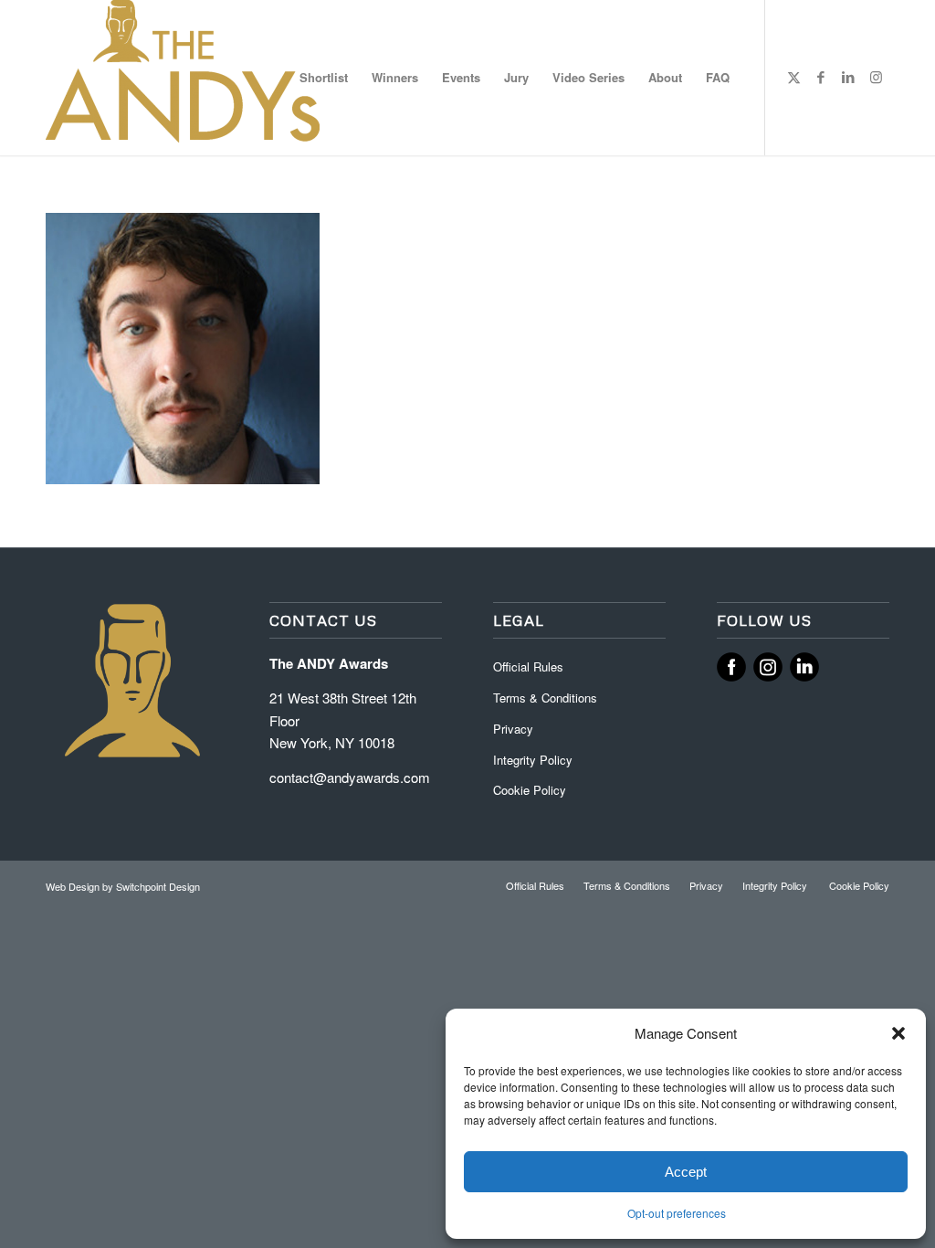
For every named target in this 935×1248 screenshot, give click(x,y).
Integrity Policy (534, 759)
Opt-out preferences (676, 1213)
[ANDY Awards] (183, 77)
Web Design (74, 886)
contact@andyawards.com (349, 777)
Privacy (513, 728)
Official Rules (528, 666)
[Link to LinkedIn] (848, 76)
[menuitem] (324, 77)
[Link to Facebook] (821, 76)
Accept (686, 1171)
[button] (898, 1033)
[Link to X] (793, 76)
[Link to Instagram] (875, 76)
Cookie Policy (529, 790)
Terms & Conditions (545, 697)
